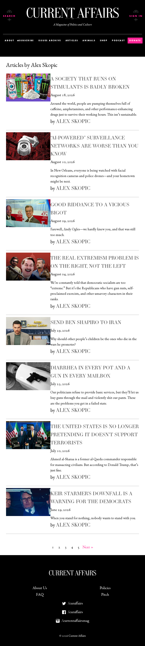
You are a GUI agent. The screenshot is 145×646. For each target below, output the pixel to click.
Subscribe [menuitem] (26, 40)
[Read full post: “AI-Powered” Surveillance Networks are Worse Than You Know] (28, 146)
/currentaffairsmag (75, 621)
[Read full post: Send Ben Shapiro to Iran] (28, 331)
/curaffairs (75, 603)
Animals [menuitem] (89, 40)
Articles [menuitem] (72, 40)
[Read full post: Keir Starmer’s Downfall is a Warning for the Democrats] (28, 502)
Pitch (105, 594)
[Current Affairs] (72, 13)
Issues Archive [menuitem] (49, 40)
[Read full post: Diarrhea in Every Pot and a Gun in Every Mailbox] (28, 376)
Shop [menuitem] (104, 40)
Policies (105, 588)
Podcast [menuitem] (118, 40)
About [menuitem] (9, 40)
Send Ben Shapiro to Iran (85, 322)
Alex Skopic (73, 121)
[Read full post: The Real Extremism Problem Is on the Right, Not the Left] (28, 267)
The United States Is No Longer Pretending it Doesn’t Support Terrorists (94, 434)
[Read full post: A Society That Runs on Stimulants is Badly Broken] (28, 87)
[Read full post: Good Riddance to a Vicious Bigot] (28, 213)
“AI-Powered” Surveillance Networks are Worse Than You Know (94, 145)
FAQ (40, 594)
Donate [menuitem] (135, 40)
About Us (39, 588)
